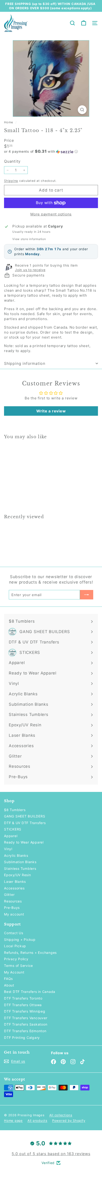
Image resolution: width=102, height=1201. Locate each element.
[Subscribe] (86, 594)
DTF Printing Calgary (22, 1038)
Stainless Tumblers (20, 868)
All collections (60, 1115)
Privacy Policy (16, 959)
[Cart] (83, 23)
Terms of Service (18, 966)
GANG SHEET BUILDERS (24, 816)
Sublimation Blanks (20, 862)
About (9, 985)
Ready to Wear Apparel (24, 842)
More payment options (51, 214)
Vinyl (8, 849)
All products (37, 1120)
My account (14, 914)
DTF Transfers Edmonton (25, 1031)
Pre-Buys (12, 908)
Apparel (10, 836)
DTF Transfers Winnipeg (24, 1011)
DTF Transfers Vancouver (25, 1018)
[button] (51, 151)
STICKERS (12, 829)
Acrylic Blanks (16, 855)
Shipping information (24, 363)
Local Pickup (15, 946)
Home (9, 122)
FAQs (8, 979)
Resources (13, 901)
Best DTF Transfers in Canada (29, 992)
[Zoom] (82, 109)
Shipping (11, 181)
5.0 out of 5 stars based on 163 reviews (51, 1153)
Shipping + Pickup (20, 940)
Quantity (12, 161)
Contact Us (13, 933)
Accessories (14, 888)
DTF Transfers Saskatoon (25, 1024)
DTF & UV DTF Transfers (25, 823)
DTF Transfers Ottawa (23, 1005)
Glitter (9, 895)
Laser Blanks (15, 882)
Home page (13, 1120)
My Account (14, 972)
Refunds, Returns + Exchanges (30, 953)
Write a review (51, 411)
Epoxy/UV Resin (17, 875)
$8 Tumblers (14, 810)
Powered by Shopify (68, 1120)
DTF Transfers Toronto (23, 998)
